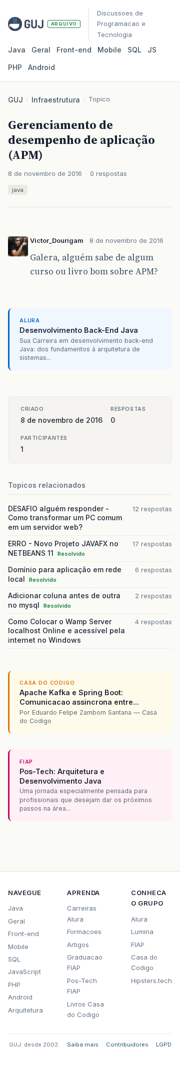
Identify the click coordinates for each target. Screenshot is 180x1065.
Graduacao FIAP (84, 962)
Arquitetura (25, 1010)
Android (41, 67)
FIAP (137, 945)
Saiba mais (82, 1044)
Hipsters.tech (151, 981)
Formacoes (84, 932)
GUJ (15, 99)
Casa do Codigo (144, 962)
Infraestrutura (56, 99)
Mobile (110, 49)
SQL (135, 49)
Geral (41, 49)
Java (17, 49)
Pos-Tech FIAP (82, 986)
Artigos (78, 945)
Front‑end (74, 49)
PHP (15, 67)
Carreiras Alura (81, 913)
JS (152, 49)
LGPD (164, 1044)
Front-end (23, 934)
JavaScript (24, 972)
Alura (139, 919)
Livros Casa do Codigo (85, 1009)
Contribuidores (127, 1044)
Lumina (142, 932)
